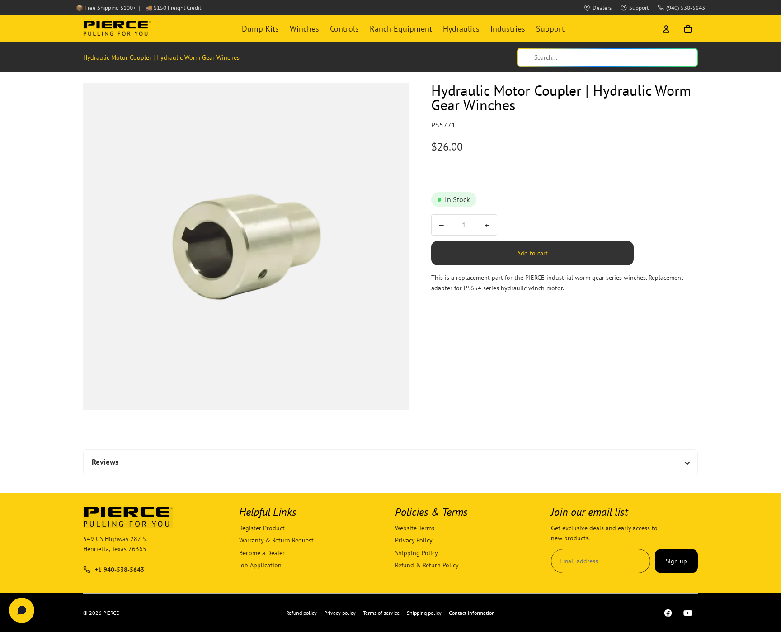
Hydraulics (461, 29)
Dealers (602, 8)
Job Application (260, 565)
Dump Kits (260, 29)
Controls (344, 29)
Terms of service (381, 612)
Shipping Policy (416, 553)
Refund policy (301, 612)
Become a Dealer (262, 553)
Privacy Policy (414, 541)
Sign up (676, 561)
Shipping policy (424, 612)
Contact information (472, 612)
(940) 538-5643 (685, 8)
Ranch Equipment (401, 29)
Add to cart (532, 253)
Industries (507, 29)
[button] (246, 246)
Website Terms (414, 528)
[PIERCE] (117, 29)
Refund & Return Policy (427, 565)
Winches (304, 29)
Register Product (262, 528)
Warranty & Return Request (276, 541)
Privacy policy (340, 612)
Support (639, 8)
